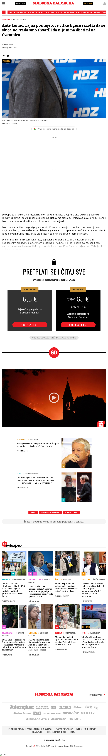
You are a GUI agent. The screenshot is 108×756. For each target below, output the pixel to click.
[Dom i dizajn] (37, 713)
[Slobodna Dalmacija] (53, 3)
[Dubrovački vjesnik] (37, 718)
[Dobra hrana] (22, 713)
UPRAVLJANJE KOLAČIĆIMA (54, 740)
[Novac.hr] (71, 713)
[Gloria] (88, 707)
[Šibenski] (75, 718)
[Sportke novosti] (54, 707)
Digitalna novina (52, 731)
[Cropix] (87, 713)
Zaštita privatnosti (64, 729)
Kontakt (92, 729)
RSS (64, 731)
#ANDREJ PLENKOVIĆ (50, 512)
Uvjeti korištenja (16, 729)
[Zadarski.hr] (58, 718)
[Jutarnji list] (21, 707)
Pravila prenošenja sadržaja (40, 729)
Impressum (81, 729)
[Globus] (65, 707)
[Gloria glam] (96, 707)
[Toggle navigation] (3, 3)
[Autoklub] (52, 713)
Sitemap (73, 731)
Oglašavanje (36, 731)
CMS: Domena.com (76, 745)
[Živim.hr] (78, 707)
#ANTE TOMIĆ (71, 512)
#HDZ (33, 512)
